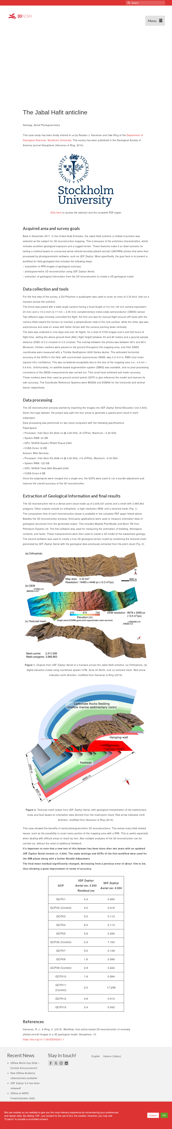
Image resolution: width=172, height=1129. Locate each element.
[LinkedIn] (66, 1063)
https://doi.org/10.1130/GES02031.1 (43, 1039)
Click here (56, 212)
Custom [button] (153, 1115)
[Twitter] (56, 1063)
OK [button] (164, 1115)
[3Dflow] (21, 16)
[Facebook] (50, 1063)
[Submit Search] (128, 3)
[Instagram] (61, 1063)
